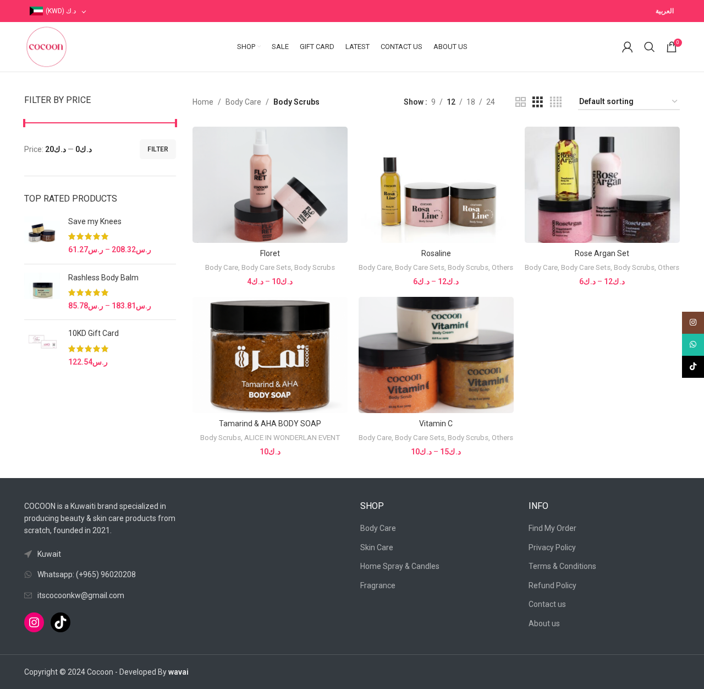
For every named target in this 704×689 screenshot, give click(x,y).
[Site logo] (46, 46)
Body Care (243, 101)
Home (203, 101)
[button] (270, 365)
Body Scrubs (314, 267)
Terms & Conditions (562, 566)
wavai (178, 672)
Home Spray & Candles (399, 566)
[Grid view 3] (537, 102)
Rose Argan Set (602, 253)
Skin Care (376, 547)
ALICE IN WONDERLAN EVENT (292, 437)
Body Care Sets (266, 267)
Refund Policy (552, 585)
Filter (157, 149)
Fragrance (377, 585)
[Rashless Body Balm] (42, 292)
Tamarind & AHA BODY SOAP (270, 423)
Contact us (547, 604)
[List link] (100, 574)
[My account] (628, 47)
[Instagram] (34, 622)
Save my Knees (95, 221)
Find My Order (552, 528)
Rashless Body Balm (103, 277)
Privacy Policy (552, 547)
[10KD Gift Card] (42, 347)
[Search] (650, 47)
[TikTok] (60, 622)
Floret (270, 253)
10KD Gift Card (93, 333)
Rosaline (436, 253)
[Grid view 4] (556, 102)
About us (544, 623)
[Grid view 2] (520, 102)
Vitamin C (436, 423)
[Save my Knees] (42, 236)
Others (502, 267)
